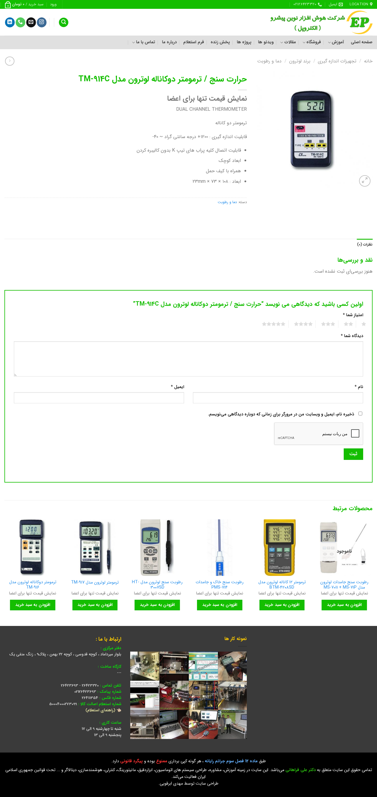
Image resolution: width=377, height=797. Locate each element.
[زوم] (365, 181)
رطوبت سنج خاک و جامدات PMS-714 (220, 585)
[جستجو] (63, 22)
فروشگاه (313, 42)
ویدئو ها (265, 42)
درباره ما (169, 42)
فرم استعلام (193, 42)
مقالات (290, 42)
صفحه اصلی (362, 42)
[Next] (4, 572)
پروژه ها (244, 42)
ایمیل (177, 387)
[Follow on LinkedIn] (10, 22)
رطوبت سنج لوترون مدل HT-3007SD (157, 585)
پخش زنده (220, 42)
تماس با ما (145, 42)
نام (359, 387)
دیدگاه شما (352, 336)
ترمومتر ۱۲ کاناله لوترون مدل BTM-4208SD (282, 585)
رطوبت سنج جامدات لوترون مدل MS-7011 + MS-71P (344, 585)
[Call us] (20, 22)
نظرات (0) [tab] (365, 245)
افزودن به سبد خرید (344, 605)
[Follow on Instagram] (42, 22)
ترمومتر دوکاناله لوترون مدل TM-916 (32, 585)
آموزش (338, 42)
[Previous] (372, 572)
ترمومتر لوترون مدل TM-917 (95, 583)
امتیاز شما (353, 315)
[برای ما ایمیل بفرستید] (31, 22)
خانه (368, 61)
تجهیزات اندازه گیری (337, 61)
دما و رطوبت (269, 61)
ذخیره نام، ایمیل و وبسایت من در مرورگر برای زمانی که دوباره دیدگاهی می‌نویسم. (281, 414)
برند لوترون (299, 61)
